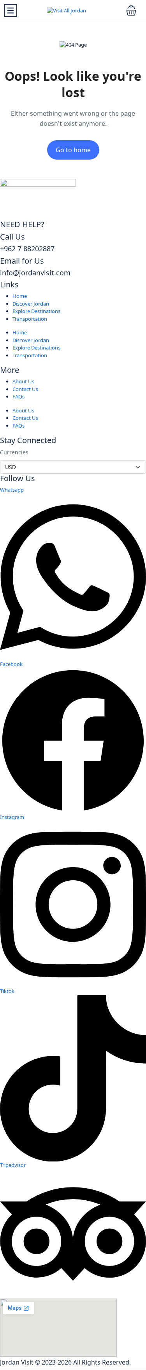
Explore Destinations (36, 311)
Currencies (14, 452)
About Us (23, 381)
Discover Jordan (30, 303)
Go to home (73, 150)
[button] (131, 10)
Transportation (29, 318)
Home (19, 295)
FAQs (18, 396)
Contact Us (25, 389)
